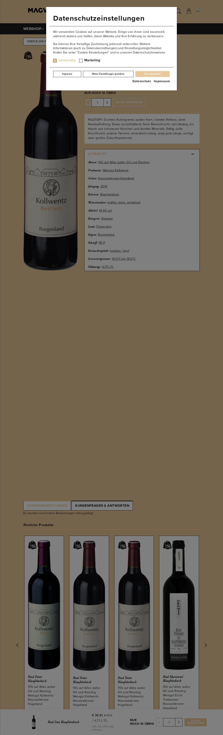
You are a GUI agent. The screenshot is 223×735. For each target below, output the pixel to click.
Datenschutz (141, 81)
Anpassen (67, 73)
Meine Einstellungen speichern (108, 73)
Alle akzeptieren (152, 73)
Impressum (162, 81)
